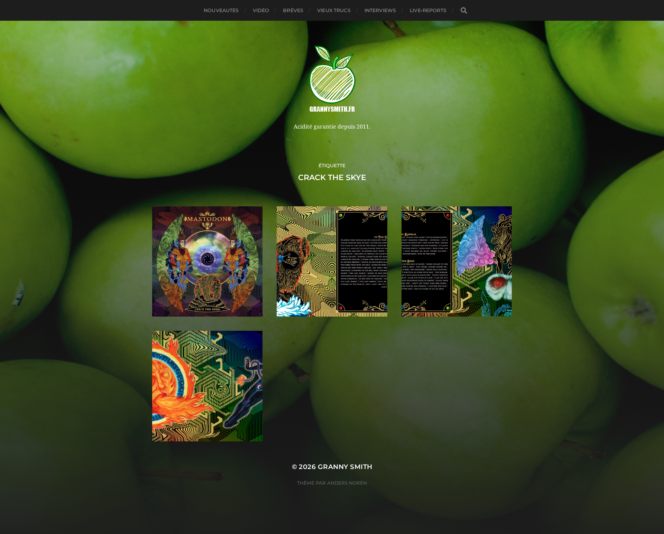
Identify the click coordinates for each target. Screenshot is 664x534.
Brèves (293, 10)
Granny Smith (345, 467)
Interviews (380, 10)
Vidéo (261, 10)
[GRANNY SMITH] (332, 79)
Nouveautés (221, 10)
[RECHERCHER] (463, 10)
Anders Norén (347, 483)
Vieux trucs (334, 10)
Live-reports (428, 10)
